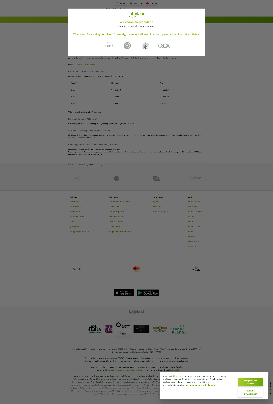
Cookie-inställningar (250, 392)
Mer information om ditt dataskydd (201, 385)
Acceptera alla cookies (250, 382)
